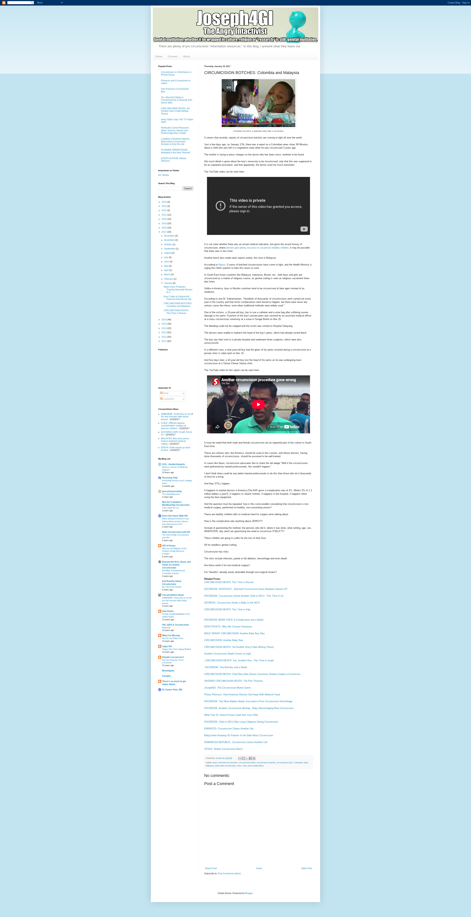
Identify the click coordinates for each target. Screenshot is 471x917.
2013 (164, 332)
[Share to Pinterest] (254, 758)
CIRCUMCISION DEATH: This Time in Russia (228, 582)
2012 (164, 337)
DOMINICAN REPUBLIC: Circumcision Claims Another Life (235, 742)
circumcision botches (266, 762)
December (169, 236)
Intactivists (168, 611)
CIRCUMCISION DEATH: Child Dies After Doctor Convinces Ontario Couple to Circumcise (252, 674)
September (170, 248)
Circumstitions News (173, 595)
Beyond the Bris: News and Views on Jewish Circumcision (176, 565)
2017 (164, 232)
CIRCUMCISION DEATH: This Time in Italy (227, 609)
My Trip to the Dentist (171, 587)
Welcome (166, 627)
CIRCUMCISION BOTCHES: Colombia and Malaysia (178, 304)
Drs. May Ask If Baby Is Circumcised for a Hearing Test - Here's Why (177, 100)
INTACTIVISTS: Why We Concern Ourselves (228, 626)
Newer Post (211, 868)
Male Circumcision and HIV (176, 532)
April (166, 270)
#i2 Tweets (163, 175)
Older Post (306, 868)
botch (215, 762)
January (168, 283)
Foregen (166, 676)
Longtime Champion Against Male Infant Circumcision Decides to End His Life (175, 141)
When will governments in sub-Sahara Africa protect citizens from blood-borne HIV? (175, 521)
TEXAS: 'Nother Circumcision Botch (223, 749)
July (166, 257)
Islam (305, 762)
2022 (164, 210)
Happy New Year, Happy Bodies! (176, 649)
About (186, 56)
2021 (164, 215)
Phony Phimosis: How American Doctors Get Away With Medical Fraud (242, 694)
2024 (164, 202)
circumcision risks (285, 762)
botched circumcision (228, 762)
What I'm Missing (171, 635)
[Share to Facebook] (250, 758)
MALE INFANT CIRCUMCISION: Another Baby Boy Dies (234, 633)
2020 (164, 219)
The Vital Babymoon (171, 494)
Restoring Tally (170, 477)
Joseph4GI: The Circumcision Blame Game (227, 687)
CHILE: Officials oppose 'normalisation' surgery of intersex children (173, 426)
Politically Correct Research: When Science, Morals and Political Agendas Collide (175, 130)
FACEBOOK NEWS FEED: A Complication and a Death (233, 619)
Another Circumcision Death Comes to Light (227, 653)
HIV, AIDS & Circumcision (175, 625)
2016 (164, 319)
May (166, 266)
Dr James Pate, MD (172, 689)
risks (239, 766)
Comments (168, 399)
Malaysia (210, 766)
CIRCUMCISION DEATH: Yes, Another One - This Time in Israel (239, 660)
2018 (164, 227)
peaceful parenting (172, 491)
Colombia (298, 762)
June (167, 261)
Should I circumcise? (173, 657)
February (169, 279)
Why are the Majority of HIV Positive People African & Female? (174, 551)
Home (158, 56)
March (167, 274)
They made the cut (170, 508)
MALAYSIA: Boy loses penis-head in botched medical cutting (175, 441)
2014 (164, 328)
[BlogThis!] (243, 758)
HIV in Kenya (169, 545)
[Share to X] (247, 758)
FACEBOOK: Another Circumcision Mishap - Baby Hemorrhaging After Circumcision (248, 708)
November (169, 240)
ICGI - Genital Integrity (173, 464)
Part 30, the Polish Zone (172, 638)
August (168, 253)
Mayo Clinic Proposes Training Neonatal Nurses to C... (178, 289)
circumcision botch (247, 762)
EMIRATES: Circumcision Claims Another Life (228, 728)
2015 (164, 324)
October (168, 244)
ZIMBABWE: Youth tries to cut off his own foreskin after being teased (177, 417)
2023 (164, 206)
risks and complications (253, 766)
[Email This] (240, 758)
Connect (173, 56)
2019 (164, 223)
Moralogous (168, 670)
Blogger (249, 893)
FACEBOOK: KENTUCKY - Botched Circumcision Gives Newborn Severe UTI (245, 589)
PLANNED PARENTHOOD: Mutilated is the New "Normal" (176, 151)
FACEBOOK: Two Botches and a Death (226, 667)
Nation (221, 264)
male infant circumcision (225, 766)
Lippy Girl (167, 646)
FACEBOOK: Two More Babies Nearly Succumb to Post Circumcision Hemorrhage (248, 701)
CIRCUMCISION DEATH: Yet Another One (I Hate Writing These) (239, 647)
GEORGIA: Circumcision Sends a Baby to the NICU (232, 602)
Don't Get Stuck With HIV (175, 516)
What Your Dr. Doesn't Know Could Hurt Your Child (231, 715)
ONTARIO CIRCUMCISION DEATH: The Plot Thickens (233, 681)
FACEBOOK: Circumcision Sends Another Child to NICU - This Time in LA (244, 595)
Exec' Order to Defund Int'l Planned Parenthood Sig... (178, 297)
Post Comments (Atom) (229, 873)
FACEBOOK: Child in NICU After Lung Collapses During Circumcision (241, 721)
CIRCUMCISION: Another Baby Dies (223, 640)
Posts (165, 393)
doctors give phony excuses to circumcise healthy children (257, 247)
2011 (164, 341)
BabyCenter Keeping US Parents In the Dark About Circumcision (238, 735)
